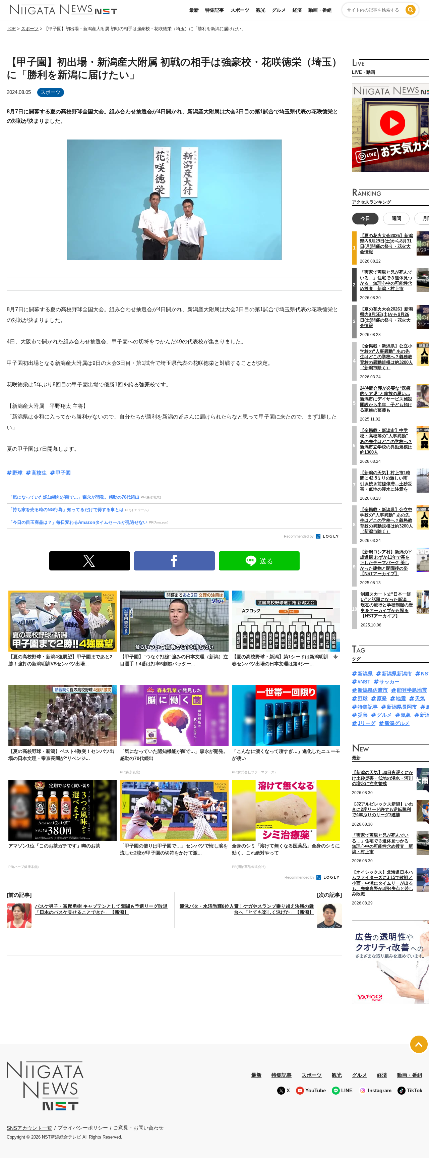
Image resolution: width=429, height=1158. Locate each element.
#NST (364, 681)
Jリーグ (366, 723)
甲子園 (63, 473)
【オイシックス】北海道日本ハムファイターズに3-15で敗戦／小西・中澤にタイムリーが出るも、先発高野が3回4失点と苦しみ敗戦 (382, 883)
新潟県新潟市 (397, 673)
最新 (194, 10)
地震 (401, 698)
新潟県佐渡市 (373, 690)
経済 (297, 10)
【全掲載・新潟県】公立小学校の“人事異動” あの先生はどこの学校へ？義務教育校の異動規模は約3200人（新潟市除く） (386, 356)
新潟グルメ (397, 723)
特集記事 (214, 10)
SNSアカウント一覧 (29, 1128)
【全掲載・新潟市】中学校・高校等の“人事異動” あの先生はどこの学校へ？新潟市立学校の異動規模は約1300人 (386, 441)
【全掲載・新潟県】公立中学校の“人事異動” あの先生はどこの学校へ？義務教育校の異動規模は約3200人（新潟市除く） (386, 520)
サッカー (389, 681)
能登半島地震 (412, 690)
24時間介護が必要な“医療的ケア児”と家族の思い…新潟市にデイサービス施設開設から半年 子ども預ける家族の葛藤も (386, 399)
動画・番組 (320, 10)
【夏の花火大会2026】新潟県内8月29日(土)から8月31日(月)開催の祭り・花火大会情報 (386, 244)
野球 (17, 473)
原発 (382, 698)
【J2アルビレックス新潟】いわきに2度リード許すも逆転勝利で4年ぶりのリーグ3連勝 (382, 810)
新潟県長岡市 (402, 707)
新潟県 (365, 673)
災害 (363, 715)
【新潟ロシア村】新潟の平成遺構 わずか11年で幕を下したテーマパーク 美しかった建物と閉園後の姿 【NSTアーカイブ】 (386, 562)
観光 (260, 10)
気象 (406, 715)
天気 (420, 698)
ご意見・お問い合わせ (138, 1128)
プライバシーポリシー (83, 1128)
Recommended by (299, 536)
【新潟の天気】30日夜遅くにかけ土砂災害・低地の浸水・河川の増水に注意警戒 (382, 778)
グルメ (279, 10)
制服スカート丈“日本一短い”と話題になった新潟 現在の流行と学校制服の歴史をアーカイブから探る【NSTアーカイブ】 (387, 605)
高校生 (39, 473)
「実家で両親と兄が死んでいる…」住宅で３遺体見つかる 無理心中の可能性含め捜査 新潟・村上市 (386, 280)
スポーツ (240, 10)
